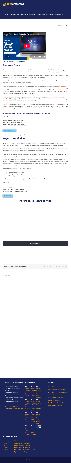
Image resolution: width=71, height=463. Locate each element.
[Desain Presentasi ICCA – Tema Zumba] (33, 417)
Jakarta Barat (17, 441)
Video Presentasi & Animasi (55, 403)
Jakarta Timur (18, 447)
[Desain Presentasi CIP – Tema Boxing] (27, 391)
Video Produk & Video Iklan (55, 405)
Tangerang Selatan (29, 449)
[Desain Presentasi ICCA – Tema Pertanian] (33, 430)
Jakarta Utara (17, 449)
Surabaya (27, 445)
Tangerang (27, 447)
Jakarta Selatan (18, 445)
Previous (60, 25)
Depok (5, 452)
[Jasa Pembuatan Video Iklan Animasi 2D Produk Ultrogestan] (38, 426)
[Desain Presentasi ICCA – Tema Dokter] (27, 430)
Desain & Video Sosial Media (55, 397)
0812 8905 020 (12, 124)
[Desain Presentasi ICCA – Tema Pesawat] (38, 404)
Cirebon (6, 449)
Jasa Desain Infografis (54, 394)
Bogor (5, 445)
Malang (26, 441)
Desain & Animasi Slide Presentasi (57, 389)
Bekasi (5, 443)
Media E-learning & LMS (54, 400)
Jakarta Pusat (18, 443)
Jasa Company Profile (54, 386)
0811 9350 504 (21, 124)
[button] (65, 14)
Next (66, 25)
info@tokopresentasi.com (16, 408)
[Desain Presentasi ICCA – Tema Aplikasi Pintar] (38, 418)
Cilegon (6, 447)
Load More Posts (35, 243)
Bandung (6, 441)
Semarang (27, 443)
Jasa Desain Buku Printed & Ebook (57, 392)
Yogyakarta (27, 452)
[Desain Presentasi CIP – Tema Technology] (27, 404)
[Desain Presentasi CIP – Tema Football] (33, 391)
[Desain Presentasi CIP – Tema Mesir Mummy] (38, 392)
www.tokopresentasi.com (15, 120)
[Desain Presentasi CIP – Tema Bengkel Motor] (33, 405)
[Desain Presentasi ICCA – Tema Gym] (27, 417)
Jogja (15, 452)
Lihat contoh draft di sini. (28, 93)
